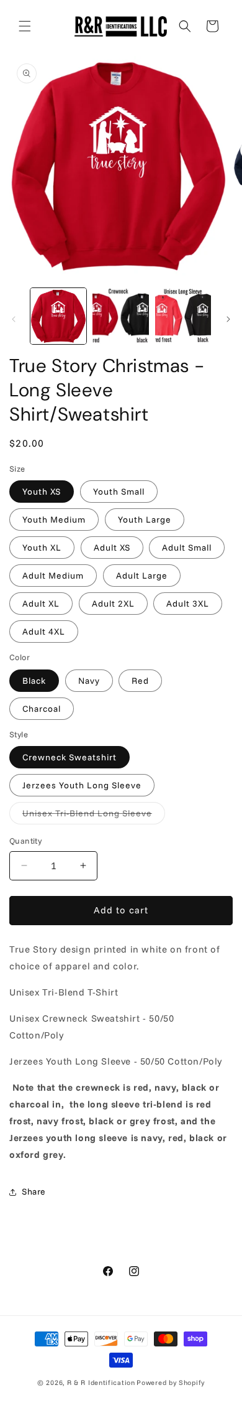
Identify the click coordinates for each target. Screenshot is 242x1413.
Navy (89, 680)
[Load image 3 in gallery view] (183, 316)
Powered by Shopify (171, 1382)
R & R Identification (101, 1382)
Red (140, 680)
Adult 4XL (43, 631)
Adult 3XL (187, 603)
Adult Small (187, 547)
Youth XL (41, 547)
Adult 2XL (113, 603)
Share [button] (34, 1191)
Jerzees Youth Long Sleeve (81, 785)
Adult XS (112, 547)
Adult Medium (53, 575)
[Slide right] (228, 319)
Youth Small (119, 491)
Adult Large (142, 575)
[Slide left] (13, 319)
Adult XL (41, 603)
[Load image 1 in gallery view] (58, 316)
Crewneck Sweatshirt (69, 757)
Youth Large (144, 519)
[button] (24, 26)
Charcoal (41, 708)
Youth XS (41, 491)
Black (34, 680)
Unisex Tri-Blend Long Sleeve (93, 815)
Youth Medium (54, 519)
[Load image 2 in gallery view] (120, 316)
